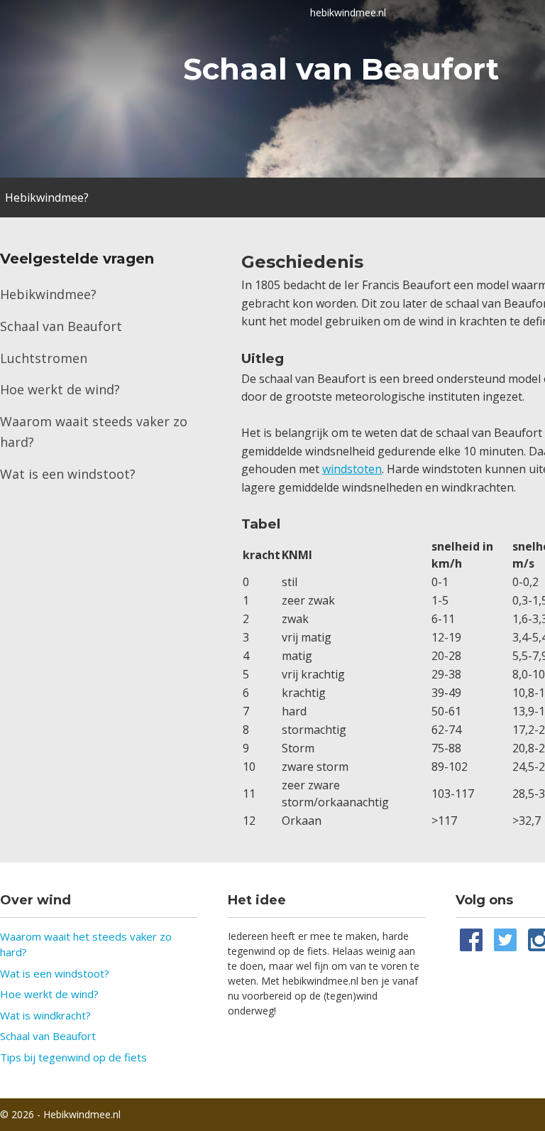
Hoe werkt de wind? (60, 389)
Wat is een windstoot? (68, 473)
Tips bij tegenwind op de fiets (73, 1057)
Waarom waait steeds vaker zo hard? (93, 431)
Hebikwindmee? (47, 197)
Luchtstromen (43, 358)
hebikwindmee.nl (348, 12)
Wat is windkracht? (45, 1015)
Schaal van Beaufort (61, 326)
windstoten (352, 469)
